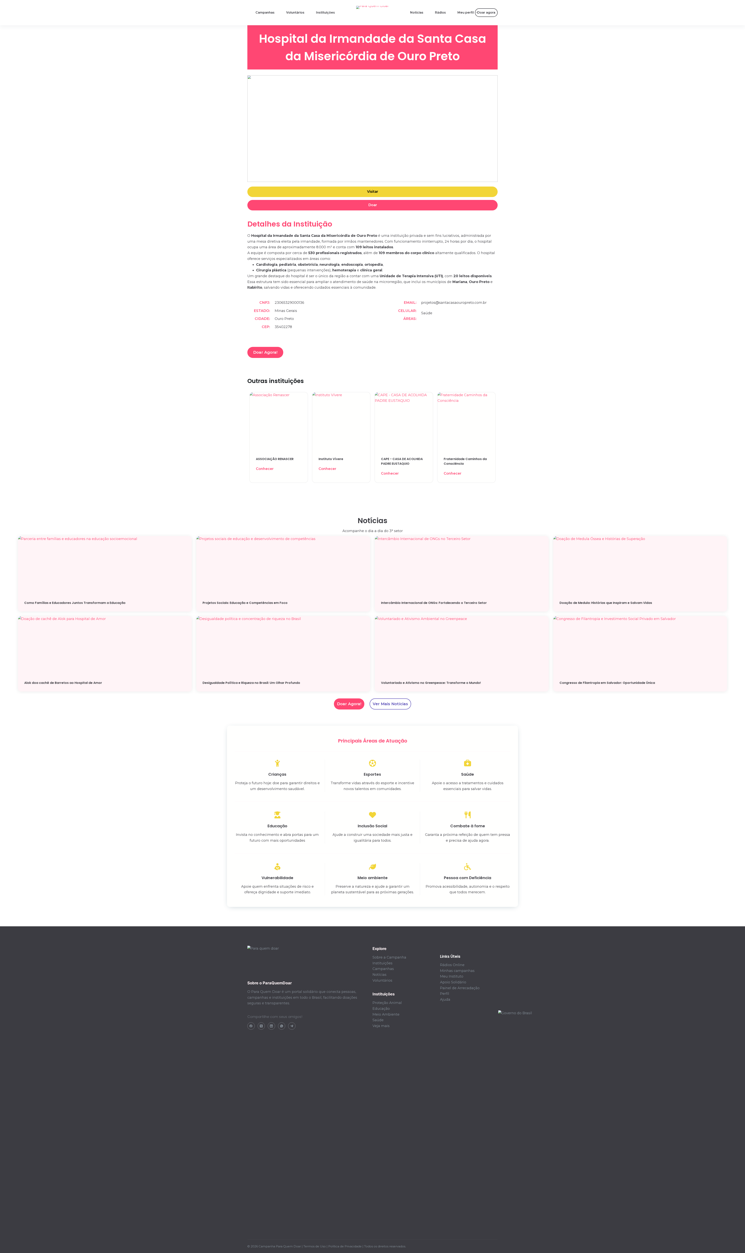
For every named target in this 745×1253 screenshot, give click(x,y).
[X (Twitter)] (261, 1026)
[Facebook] (251, 1026)
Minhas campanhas (457, 971)
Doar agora (486, 12)
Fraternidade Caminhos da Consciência (465, 461)
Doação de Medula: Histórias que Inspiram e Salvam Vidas (606, 603)
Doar (372, 205)
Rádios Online (452, 965)
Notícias (416, 12)
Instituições (325, 12)
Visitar (372, 191)
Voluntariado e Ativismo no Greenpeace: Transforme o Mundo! (431, 683)
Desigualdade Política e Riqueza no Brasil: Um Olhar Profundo (251, 683)
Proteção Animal (387, 1003)
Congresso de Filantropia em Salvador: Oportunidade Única (607, 683)
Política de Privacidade (345, 1246)
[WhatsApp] (281, 1026)
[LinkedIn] (271, 1026)
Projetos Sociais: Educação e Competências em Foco (245, 603)
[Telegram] (291, 1026)
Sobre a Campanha (389, 957)
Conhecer (265, 469)
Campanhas (265, 12)
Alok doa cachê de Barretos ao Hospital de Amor (63, 683)
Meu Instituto (451, 976)
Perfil (444, 994)
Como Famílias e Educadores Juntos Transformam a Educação (75, 603)
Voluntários (295, 12)
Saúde (378, 1020)
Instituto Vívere (331, 459)
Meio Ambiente (385, 1014)
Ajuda (445, 999)
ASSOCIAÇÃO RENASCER (275, 459)
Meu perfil (465, 12)
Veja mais (381, 1026)
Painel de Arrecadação (460, 988)
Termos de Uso (314, 1246)
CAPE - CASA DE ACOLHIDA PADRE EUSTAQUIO (402, 461)
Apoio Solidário (453, 982)
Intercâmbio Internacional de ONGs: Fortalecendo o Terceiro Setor (434, 603)
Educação (381, 1008)
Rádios (440, 12)
